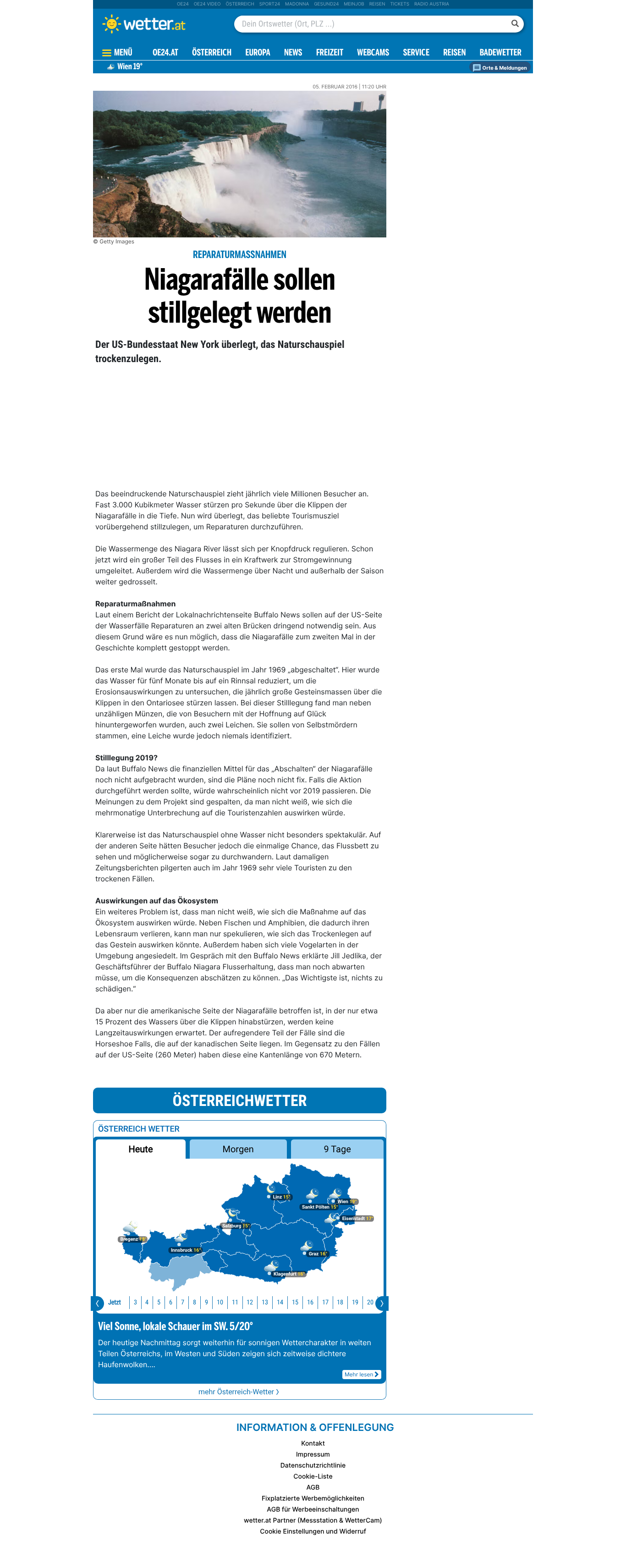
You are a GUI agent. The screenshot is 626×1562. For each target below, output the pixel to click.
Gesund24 (326, 4)
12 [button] (250, 1302)
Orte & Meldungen (504, 68)
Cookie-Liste (312, 1476)
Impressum (313, 1454)
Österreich (239, 4)
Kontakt (313, 1443)
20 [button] (370, 1302)
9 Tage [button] (337, 1149)
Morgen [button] (238, 1149)
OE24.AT (165, 53)
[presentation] (97, 1303)
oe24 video (207, 4)
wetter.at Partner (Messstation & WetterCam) (313, 1520)
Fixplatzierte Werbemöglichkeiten (313, 1498)
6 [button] (170, 1302)
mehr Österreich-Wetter (236, 1391)
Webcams (373, 53)
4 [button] (146, 1302)
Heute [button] (140, 1149)
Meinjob (354, 4)
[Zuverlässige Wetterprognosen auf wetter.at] (159, 24)
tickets (399, 4)
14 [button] (280, 1302)
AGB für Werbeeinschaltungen (313, 1509)
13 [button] (265, 1302)
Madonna (297, 4)
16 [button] (310, 1302)
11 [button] (235, 1302)
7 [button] (182, 1302)
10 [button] (220, 1302)
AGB (313, 1487)
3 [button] (135, 1302)
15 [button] (295, 1302)
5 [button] (158, 1302)
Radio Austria (431, 4)
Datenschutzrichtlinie (313, 1465)
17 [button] (325, 1302)
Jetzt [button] (114, 1302)
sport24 (269, 4)
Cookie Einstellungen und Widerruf (313, 1531)
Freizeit (329, 53)
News (293, 53)
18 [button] (340, 1302)
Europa (257, 53)
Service (416, 53)
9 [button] (206, 1302)
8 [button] (194, 1302)
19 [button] (355, 1302)
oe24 (183, 4)
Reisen (377, 4)
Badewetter (501, 53)
